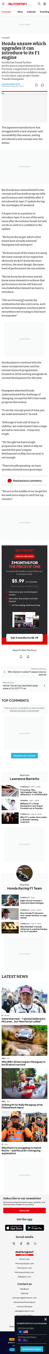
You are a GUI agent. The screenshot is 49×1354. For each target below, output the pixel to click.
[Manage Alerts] (28, 656)
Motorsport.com (24, 1268)
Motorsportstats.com (24, 1272)
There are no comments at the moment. (24, 709)
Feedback (24, 1289)
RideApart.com (24, 1277)
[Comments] (43, 85)
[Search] (39, 4)
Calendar (31, 11)
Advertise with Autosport (24, 1302)
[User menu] (44, 4)
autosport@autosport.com (25, 1298)
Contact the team (24, 1306)
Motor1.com (24, 1259)
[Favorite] (36, 85)
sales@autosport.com (24, 1311)
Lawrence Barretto (11, 84)
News (20, 11)
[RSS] (35, 1243)
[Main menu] (3, 4)
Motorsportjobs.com (24, 1263)
